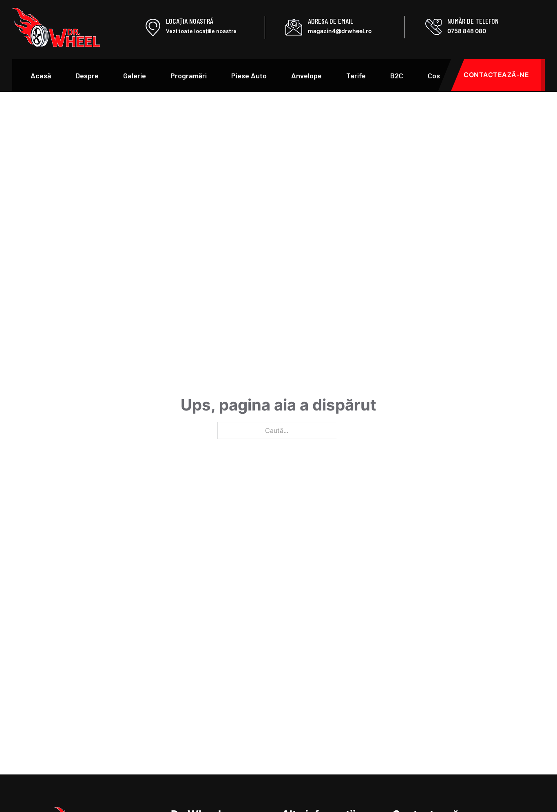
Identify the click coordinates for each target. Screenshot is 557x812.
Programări (188, 75)
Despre (87, 75)
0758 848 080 (466, 30)
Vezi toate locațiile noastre (201, 30)
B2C (396, 75)
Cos (434, 75)
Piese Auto (249, 75)
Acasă (41, 75)
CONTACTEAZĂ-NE (496, 75)
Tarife (356, 75)
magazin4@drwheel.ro (340, 30)
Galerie (134, 75)
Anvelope (306, 75)
